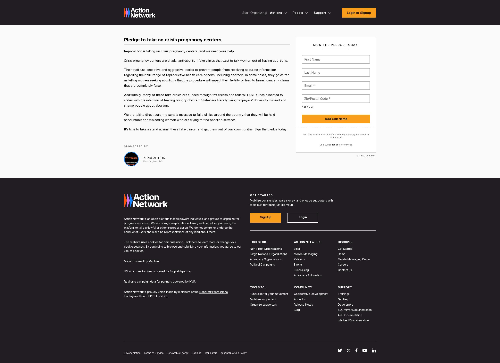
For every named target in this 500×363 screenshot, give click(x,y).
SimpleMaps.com (180, 271)
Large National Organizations (268, 254)
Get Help (343, 299)
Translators (210, 353)
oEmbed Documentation (353, 320)
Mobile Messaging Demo (354, 259)
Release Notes (303, 304)
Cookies (196, 353)
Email (297, 248)
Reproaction (154, 158)
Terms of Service (154, 353)
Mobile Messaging (306, 254)
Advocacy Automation (308, 275)
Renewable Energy (177, 353)
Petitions (299, 259)
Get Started (345, 248)
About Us (300, 299)
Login (303, 217)
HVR (192, 281)
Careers (343, 264)
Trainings (344, 294)
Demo (342, 254)
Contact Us (345, 270)
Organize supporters (263, 304)
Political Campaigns (262, 264)
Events (298, 264)
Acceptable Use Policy (234, 353)
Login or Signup (359, 13)
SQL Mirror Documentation (355, 309)
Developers (345, 304)
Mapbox (154, 261)
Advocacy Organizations (266, 259)
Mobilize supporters (263, 299)
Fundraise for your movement (269, 294)
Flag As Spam (367, 155)
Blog (297, 309)
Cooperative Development (311, 294)
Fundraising (301, 270)
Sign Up (265, 217)
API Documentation (350, 315)
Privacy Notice (132, 353)
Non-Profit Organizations (266, 248)
